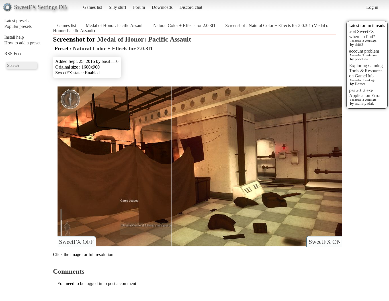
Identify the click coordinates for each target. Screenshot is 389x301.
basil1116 (110, 61)
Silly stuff (117, 7)
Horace (360, 84)
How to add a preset (22, 42)
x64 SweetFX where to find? (362, 34)
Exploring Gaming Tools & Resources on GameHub (366, 70)
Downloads (162, 7)
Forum (139, 7)
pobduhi (361, 59)
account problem (364, 51)
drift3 (359, 44)
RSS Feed (13, 53)
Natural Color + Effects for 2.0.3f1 (184, 25)
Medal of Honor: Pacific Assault (115, 25)
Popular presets (18, 26)
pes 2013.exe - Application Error (365, 93)
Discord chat (190, 7)
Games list (92, 7)
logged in (93, 283)
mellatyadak (364, 103)
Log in (372, 7)
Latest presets (16, 20)
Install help (14, 37)
